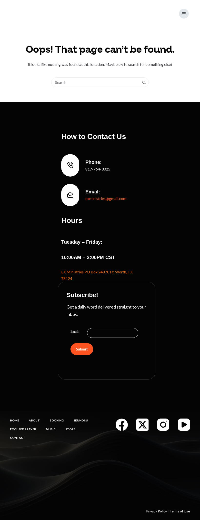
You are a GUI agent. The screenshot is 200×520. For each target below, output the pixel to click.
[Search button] (144, 82)
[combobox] (95, 82)
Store (70, 429)
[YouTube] (184, 425)
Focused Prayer (23, 429)
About (34, 420)
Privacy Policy (156, 511)
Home (14, 420)
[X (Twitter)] (142, 425)
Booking (57, 420)
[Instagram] (163, 425)
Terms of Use (180, 511)
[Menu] (184, 14)
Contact (17, 438)
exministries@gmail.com (105, 198)
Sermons (80, 420)
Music (51, 429)
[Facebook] (122, 425)
